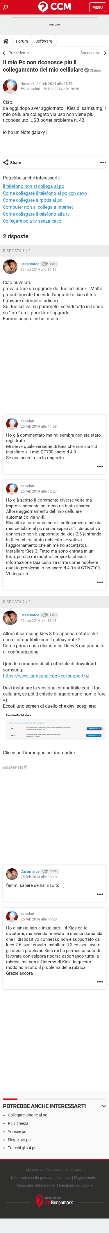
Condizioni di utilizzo (64, 1169)
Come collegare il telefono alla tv (36, 214)
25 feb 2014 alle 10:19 (38, 269)
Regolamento (85, 1177)
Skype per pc (19, 1139)
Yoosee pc (17, 1131)
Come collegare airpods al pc (32, 200)
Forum (22, 41)
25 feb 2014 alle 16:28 (61, 89)
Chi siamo (34, 1169)
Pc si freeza (18, 1123)
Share (15, 162)
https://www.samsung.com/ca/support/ (44, 676)
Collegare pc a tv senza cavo (32, 221)
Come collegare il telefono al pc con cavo (45, 193)
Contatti (63, 1177)
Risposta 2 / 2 (17, 602)
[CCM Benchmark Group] (54, 1201)
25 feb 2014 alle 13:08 (38, 620)
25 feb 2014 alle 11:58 (39, 426)
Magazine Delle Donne (36, 1185)
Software (43, 41)
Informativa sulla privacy (31, 1177)
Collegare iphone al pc (27, 1115)
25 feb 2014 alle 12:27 (39, 491)
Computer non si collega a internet (38, 207)
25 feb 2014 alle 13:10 (39, 877)
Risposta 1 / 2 (17, 250)
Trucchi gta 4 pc (22, 1147)
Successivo (91, 52)
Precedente (18, 52)
